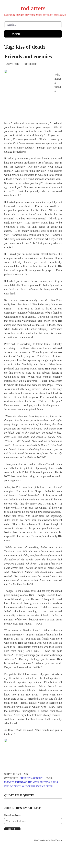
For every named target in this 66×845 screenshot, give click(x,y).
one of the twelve (33, 786)
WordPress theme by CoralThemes (48, 840)
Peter (49, 786)
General (38, 778)
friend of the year (27, 782)
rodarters (30, 63)
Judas (54, 782)
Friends (45, 782)
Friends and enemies (28, 56)
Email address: (12, 815)
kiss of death (12, 786)
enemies (9, 782)
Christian (26, 778)
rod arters (33, 8)
